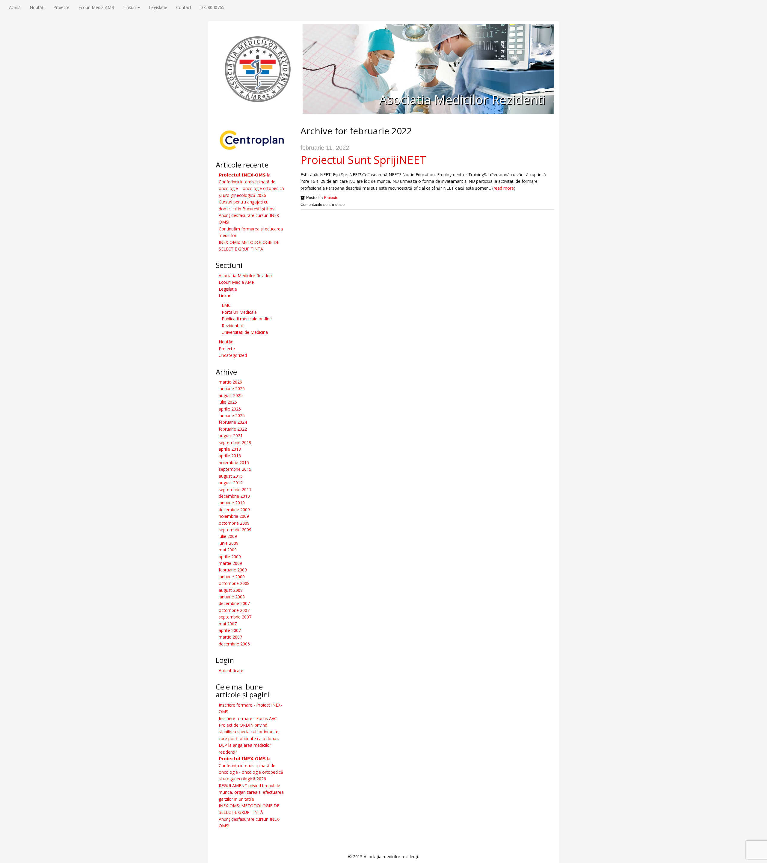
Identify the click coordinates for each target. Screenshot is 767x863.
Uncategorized (233, 355)
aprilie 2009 (230, 556)
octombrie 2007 (234, 610)
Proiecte (61, 7)
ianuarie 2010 (232, 503)
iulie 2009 (228, 536)
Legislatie (158, 7)
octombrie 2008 (234, 583)
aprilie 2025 (230, 409)
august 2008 (231, 590)
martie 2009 (230, 563)
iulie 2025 (228, 402)
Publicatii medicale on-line (247, 319)
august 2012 (231, 482)
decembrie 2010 (234, 496)
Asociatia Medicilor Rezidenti (462, 99)
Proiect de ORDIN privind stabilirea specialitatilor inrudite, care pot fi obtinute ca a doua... (249, 731)
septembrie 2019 (235, 442)
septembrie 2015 (235, 469)
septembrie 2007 (235, 617)
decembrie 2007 (234, 603)
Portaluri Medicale (239, 312)
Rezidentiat (232, 325)
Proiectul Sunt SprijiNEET (363, 160)
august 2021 (231, 435)
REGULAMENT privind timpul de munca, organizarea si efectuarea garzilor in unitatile (251, 792)
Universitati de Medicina (245, 332)
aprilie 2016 (230, 455)
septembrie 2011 (235, 489)
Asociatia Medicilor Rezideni (246, 275)
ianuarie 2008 (232, 597)
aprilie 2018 (230, 449)
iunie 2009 (228, 543)
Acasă (15, 7)
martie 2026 (230, 382)
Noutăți (37, 7)
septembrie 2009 (235, 529)
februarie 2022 (233, 429)
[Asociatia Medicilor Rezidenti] (383, 68)
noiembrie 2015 (234, 462)
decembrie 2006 (234, 644)
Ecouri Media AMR (96, 7)
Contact (183, 7)
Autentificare (231, 670)
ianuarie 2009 (232, 577)
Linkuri (130, 7)
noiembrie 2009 (234, 516)
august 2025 (231, 395)
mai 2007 (228, 624)
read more (503, 188)
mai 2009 (228, 550)
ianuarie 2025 (232, 415)
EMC (226, 305)
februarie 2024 (233, 422)
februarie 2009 (233, 570)
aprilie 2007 (230, 630)
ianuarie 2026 (232, 388)
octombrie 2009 (234, 523)
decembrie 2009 (234, 509)
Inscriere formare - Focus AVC (248, 718)
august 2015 (231, 476)
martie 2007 (230, 637)
